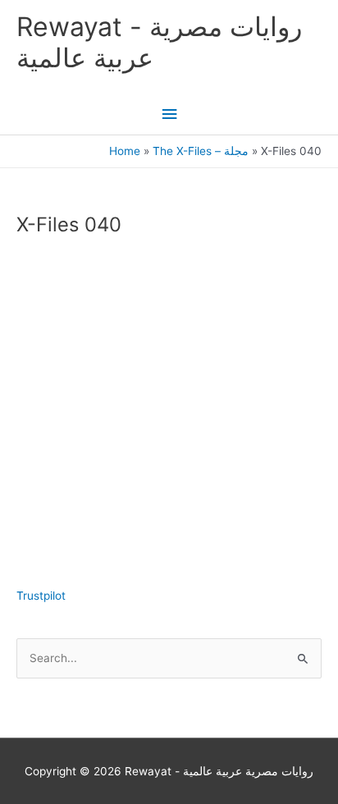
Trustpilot (41, 595)
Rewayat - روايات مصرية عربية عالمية (159, 42)
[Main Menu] (169, 114)
